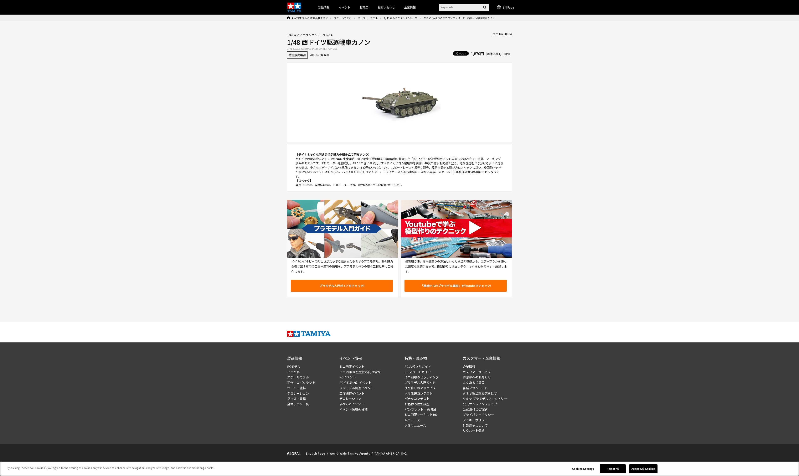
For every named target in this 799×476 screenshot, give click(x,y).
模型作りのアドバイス (420, 388)
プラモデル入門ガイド (420, 382)
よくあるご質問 (474, 382)
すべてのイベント (351, 404)
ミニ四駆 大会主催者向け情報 (360, 372)
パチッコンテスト (416, 398)
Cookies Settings (583, 469)
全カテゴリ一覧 (298, 404)
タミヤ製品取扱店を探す (480, 393)
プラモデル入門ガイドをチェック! (342, 286)
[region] (399, 469)
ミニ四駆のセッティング (421, 377)
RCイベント (347, 377)
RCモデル (293, 366)
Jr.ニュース (412, 420)
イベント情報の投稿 (353, 409)
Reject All (613, 469)
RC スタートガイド (417, 372)
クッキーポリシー (475, 420)
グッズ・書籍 (296, 398)
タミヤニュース (415, 425)
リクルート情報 (474, 430)
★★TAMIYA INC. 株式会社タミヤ (309, 18)
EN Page (508, 7)
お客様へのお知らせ (477, 377)
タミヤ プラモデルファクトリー (485, 398)
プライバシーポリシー (478, 414)
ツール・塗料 (296, 388)
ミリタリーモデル (368, 18)
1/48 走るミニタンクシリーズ (400, 18)
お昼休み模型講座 (416, 404)
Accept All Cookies (643, 469)
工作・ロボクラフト (301, 382)
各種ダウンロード (475, 388)
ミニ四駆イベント (351, 366)
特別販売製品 (297, 55)
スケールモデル (342, 18)
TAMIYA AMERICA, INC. (390, 453)
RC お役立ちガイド (417, 366)
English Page (315, 453)
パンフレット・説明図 (420, 409)
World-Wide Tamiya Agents (350, 453)
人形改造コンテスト (418, 393)
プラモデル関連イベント (356, 388)
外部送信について (475, 425)
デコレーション (298, 393)
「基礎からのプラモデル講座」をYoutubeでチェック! (456, 286)
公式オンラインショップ (480, 404)
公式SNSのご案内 (475, 409)
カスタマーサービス (477, 372)
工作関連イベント (351, 393)
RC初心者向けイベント (355, 382)
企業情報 (469, 366)
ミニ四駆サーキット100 (421, 414)
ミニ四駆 (293, 372)
